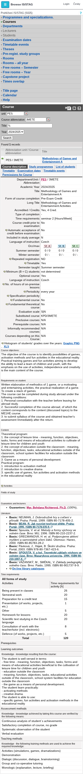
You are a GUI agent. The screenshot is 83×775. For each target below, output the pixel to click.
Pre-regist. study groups (21, 53)
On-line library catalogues (28, 568)
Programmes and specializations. (28, 17)
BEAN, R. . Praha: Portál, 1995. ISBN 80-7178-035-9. (41, 525)
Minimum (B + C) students (22, 271)
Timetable (8, 170)
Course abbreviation (13, 119)
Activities (8, 486)
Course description (14, 166)
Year (4, 131)
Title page (10, 90)
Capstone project (16, 77)
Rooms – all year (15, 63)
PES (44, 179)
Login (66, 4)
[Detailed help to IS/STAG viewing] (79, 108)
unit (3, 113)
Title (3, 125)
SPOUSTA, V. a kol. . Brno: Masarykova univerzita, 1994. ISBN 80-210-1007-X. (45, 556)
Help (6, 100)
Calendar (10, 95)
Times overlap (13, 81)
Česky (76, 4)
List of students (65, 166)
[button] (5, 4)
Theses (8, 49)
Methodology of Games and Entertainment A (59, 160)
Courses (9, 22)
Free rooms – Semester (20, 67)
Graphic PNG (71, 343)
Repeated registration (25, 259)
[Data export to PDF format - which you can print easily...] (68, 108)
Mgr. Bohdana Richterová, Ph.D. (46, 507)
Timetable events (16, 44)
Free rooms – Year (17, 72)
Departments (13, 26)
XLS (6, 346)
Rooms (8, 58)
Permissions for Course (17, 174)
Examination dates (17, 40)
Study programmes (41, 166)
